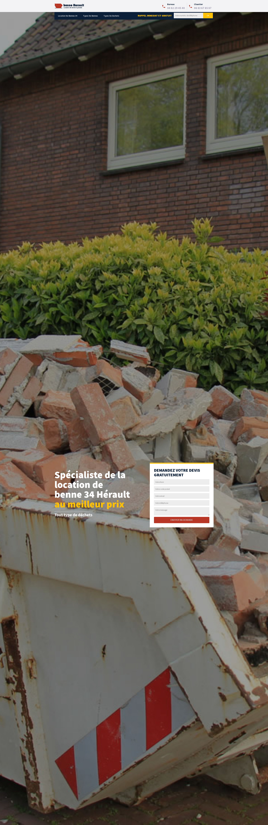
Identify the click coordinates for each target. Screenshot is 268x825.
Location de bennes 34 (67, 16)
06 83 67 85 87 (202, 8)
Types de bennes (90, 16)
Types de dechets (111, 16)
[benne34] (69, 5)
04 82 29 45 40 (176, 8)
